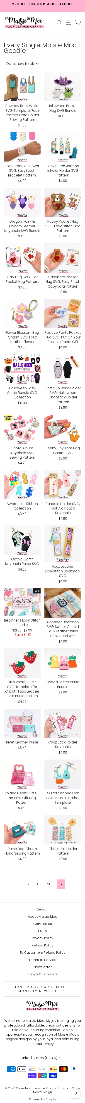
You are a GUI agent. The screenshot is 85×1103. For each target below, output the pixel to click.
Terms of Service (42, 960)
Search (43, 909)
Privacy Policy (42, 938)
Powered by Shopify (42, 1099)
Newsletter (43, 967)
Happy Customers (42, 974)
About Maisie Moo (42, 916)
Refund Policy (42, 945)
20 (49, 884)
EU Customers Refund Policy (42, 952)
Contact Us (42, 924)
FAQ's (42, 931)
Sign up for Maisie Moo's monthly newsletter (41, 989)
